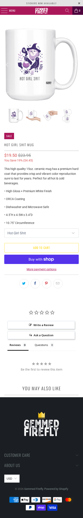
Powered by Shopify (56, 488)
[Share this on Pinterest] (46, 283)
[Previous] (7, 65)
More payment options (41, 269)
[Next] (75, 65)
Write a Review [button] (43, 325)
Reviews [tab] (15, 345)
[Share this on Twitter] (24, 283)
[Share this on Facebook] (35, 283)
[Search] (67, 10)
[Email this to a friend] (58, 283)
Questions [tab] (41, 345)
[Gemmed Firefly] (41, 10)
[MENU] (2, 10)
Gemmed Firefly (33, 488)
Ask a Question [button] (43, 335)
